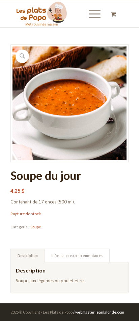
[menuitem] (93, 13)
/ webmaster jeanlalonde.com (98, 312)
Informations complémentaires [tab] (77, 255)
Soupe (35, 227)
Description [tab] (28, 255)
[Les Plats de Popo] (57, 13)
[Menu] (91, 13)
